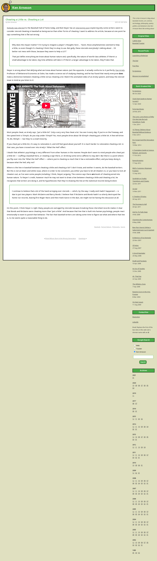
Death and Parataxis (139, 261)
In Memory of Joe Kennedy (141, 238)
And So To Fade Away (140, 212)
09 (136, 385)
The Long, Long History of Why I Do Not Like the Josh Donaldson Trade (143, 119)
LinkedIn (135, 322)
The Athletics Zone (139, 284)
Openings (81, 238)
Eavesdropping (137, 160)
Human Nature (106, 227)
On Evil (134, 189)
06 (144, 385)
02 (142, 419)
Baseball (97, 227)
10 (133, 385)
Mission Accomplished (140, 76)
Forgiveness (136, 71)
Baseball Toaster (138, 43)
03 (139, 419)
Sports (123, 227)
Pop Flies (135, 66)
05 (147, 385)
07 (142, 385)
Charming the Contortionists (142, 220)
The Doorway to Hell (139, 204)
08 (139, 385)
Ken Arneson (22, 8)
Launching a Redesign (140, 56)
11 (133, 396)
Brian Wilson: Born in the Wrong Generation (60, 238)
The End (135, 61)
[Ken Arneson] (6, 12)
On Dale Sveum (137, 302)
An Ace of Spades (138, 269)
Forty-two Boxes (138, 109)
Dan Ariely (119, 70)
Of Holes (135, 245)
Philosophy (116, 227)
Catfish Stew (136, 41)
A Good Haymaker (138, 253)
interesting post (83, 28)
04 (133, 388)
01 (133, 378)
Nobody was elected (16, 28)
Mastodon (136, 317)
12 (133, 419)
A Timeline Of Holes (139, 197)
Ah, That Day (136, 276)
